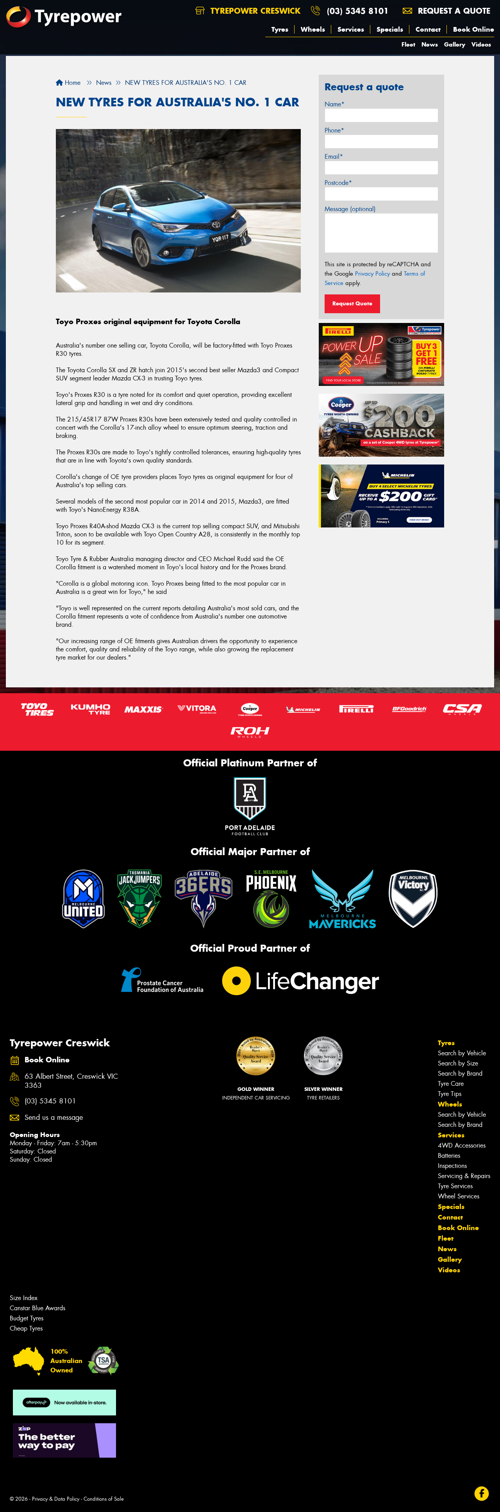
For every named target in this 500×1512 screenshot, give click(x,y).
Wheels (313, 29)
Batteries (449, 1155)
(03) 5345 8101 (358, 11)
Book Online (473, 29)
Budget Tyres (26, 1318)
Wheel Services (458, 1196)
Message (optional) (350, 209)
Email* (334, 156)
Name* (335, 104)
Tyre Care (451, 1084)
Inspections (452, 1166)
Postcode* (338, 183)
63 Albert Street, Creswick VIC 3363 (71, 1081)
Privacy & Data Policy (55, 1499)
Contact (428, 29)
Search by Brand (460, 1073)
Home (71, 83)
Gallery (454, 44)
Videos (481, 44)
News (429, 44)
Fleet (408, 44)
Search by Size (458, 1063)
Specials (390, 29)
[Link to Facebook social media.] (482, 1494)
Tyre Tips (449, 1094)
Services (351, 29)
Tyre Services (455, 1186)
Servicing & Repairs (464, 1176)
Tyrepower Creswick (254, 11)
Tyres (279, 29)
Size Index (24, 1298)
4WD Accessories (462, 1145)
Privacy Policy (372, 274)
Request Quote (352, 303)
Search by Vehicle (462, 1053)
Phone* (334, 130)
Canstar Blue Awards (37, 1308)
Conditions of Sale (104, 1499)
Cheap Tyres (26, 1328)
